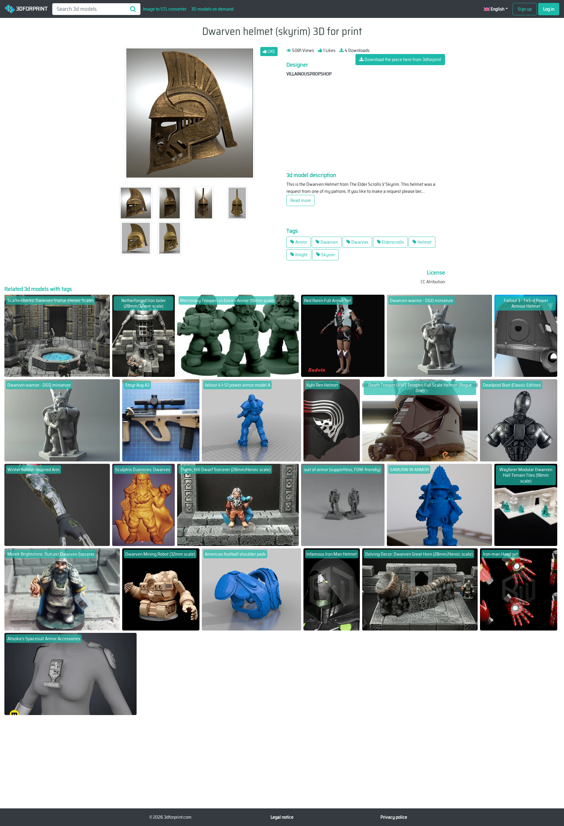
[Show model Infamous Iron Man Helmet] (331, 589)
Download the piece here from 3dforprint (402, 59)
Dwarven (329, 242)
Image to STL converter (165, 9)
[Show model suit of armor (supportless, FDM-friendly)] (343, 504)
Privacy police (393, 817)
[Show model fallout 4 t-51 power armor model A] (251, 420)
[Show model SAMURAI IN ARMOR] (439, 504)
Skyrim (327, 254)
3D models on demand (212, 9)
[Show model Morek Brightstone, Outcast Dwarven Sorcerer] (62, 589)
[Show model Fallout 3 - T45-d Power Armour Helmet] (525, 335)
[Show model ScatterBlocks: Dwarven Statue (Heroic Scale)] (57, 335)
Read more (300, 200)
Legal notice (282, 817)
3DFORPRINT (31, 8)
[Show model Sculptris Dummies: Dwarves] (143, 504)
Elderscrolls (392, 242)
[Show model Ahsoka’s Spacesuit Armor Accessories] (70, 673)
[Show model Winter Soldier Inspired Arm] (57, 504)
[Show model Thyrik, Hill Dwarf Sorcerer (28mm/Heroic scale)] (238, 504)
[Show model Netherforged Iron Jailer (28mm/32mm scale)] (143, 335)
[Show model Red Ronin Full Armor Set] (343, 335)
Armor (300, 242)
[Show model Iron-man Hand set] (518, 589)
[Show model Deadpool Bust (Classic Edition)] (518, 420)
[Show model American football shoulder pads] (251, 589)
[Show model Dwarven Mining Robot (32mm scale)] (160, 589)
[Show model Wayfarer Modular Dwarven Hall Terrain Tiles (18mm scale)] (525, 504)
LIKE (271, 51)
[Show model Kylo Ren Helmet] (331, 420)
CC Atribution (433, 281)
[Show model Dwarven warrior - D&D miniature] (439, 335)
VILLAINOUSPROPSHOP (309, 73)
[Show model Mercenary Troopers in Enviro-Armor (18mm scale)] (238, 335)
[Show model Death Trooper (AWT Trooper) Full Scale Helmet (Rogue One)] (420, 420)
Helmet (424, 242)
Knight (301, 254)
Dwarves (359, 242)
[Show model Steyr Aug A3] (160, 420)
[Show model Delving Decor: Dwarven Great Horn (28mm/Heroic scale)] (420, 589)
